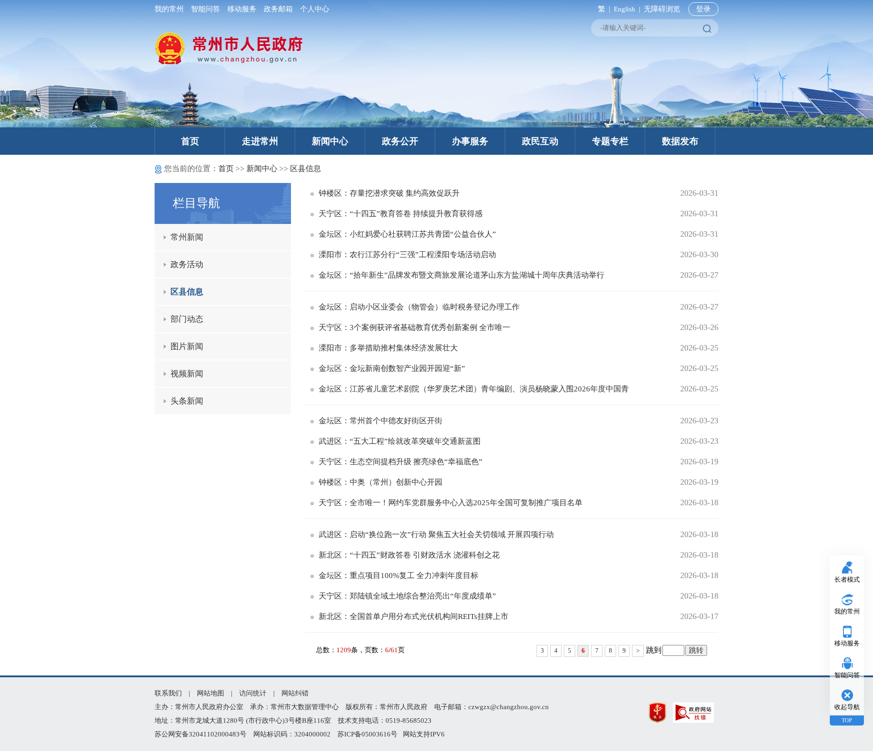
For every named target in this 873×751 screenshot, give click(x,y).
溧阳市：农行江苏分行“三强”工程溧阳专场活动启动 (407, 254)
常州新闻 (187, 237)
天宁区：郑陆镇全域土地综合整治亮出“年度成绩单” (407, 596)
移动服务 (242, 9)
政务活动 (187, 264)
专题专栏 (610, 141)
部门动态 (187, 319)
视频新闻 (187, 373)
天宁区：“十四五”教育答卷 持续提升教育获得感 (400, 213)
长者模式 (847, 579)
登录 (703, 9)
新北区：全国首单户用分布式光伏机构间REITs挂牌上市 (413, 616)
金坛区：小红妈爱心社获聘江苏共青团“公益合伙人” (407, 234)
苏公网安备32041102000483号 (200, 734)
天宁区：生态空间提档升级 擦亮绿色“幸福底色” (400, 461)
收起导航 (847, 707)
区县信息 (305, 168)
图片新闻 (187, 346)
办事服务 (470, 141)
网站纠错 (295, 693)
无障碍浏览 (662, 9)
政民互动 (540, 141)
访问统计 (252, 693)
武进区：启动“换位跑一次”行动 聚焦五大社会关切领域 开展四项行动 (436, 534)
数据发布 (680, 141)
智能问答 (205, 9)
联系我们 (168, 693)
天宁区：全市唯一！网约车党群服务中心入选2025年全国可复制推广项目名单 (450, 502)
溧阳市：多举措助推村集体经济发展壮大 (388, 348)
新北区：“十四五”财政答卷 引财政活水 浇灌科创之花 (409, 555)
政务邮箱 (278, 9)
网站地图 (210, 693)
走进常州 (260, 141)
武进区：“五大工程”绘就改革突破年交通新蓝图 (400, 441)
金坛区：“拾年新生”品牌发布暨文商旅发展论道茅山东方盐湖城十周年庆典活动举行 (461, 275)
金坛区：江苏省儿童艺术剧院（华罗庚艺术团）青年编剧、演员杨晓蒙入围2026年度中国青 (474, 389)
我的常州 (171, 9)
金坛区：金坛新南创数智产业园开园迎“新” (392, 368)
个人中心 (312, 9)
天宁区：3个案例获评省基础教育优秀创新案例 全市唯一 (414, 327)
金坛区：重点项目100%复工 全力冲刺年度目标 (398, 575)
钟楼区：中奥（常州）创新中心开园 (380, 482)
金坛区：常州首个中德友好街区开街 (380, 420)
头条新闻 (187, 401)
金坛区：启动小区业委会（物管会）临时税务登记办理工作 (419, 307)
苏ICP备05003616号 (367, 734)
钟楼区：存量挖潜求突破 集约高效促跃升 (389, 193)
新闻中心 (330, 141)
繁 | (602, 9)
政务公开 (400, 141)
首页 (190, 141)
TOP (847, 720)
